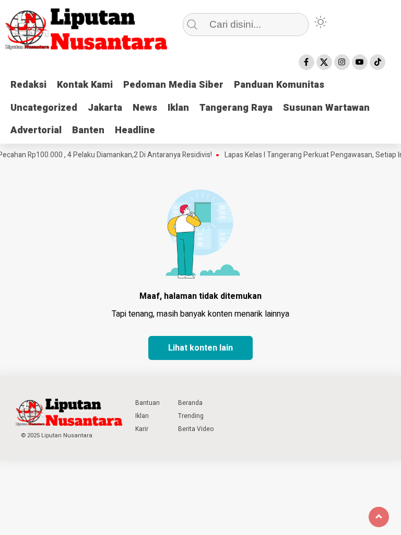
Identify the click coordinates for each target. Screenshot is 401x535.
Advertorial (36, 130)
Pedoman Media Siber (173, 85)
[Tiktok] (377, 62)
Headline (135, 130)
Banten (88, 130)
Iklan (178, 108)
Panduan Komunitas (279, 85)
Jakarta (105, 108)
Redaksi (28, 85)
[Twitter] (324, 62)
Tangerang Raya (236, 108)
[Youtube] (360, 62)
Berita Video (196, 429)
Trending (191, 416)
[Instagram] (342, 62)
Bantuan (147, 403)
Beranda (190, 403)
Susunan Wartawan (326, 108)
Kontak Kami (85, 85)
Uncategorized (43, 108)
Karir (141, 429)
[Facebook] (306, 62)
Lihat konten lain (200, 348)
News (145, 108)
